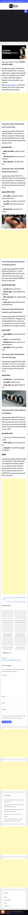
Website (4, 709)
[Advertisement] (14, 28)
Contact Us (22, 1)
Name (4, 696)
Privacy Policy (11, 1)
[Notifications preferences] (3, 912)
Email (4, 703)
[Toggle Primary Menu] (25, 11)
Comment (5, 675)
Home (4, 1)
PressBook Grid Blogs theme (16, 913)
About (16, 1)
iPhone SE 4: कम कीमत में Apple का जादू (11, 660)
